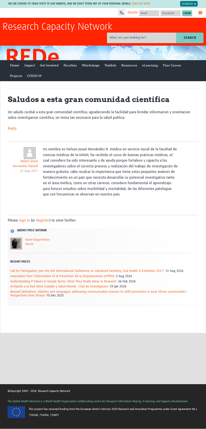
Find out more (141, 3)
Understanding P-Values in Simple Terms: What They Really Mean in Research (63, 281)
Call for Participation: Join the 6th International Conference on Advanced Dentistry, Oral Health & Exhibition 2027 (86, 271)
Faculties (70, 65)
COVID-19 (34, 76)
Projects (16, 76)
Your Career (172, 65)
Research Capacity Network (57, 27)
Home (14, 65)
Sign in (24, 220)
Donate (133, 12)
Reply (12, 128)
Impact (29, 65)
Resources (129, 65)
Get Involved (49, 65)
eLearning (150, 65)
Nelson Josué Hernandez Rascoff (25, 164)
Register (42, 220)
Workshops (90, 65)
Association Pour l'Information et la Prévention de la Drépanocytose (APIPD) (62, 276)
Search (190, 38)
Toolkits (110, 65)
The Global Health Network (40, 13)
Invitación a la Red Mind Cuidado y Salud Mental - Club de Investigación (59, 286)
